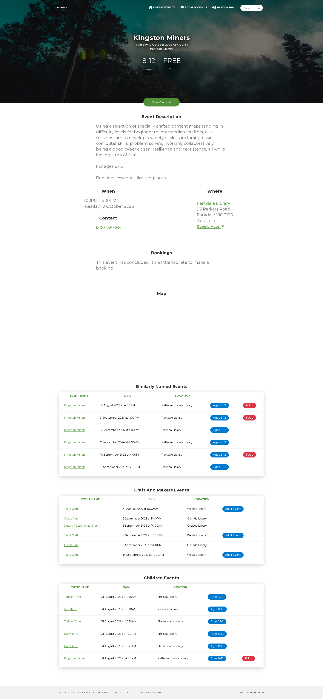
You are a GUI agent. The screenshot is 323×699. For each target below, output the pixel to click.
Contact (117, 692)
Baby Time (71, 633)
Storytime (70, 609)
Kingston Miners (74, 405)
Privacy (103, 692)
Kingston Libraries (252, 692)
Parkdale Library (213, 203)
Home (62, 692)
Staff (130, 692)
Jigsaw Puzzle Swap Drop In (82, 525)
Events (62, 7)
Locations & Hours (82, 692)
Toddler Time (72, 597)
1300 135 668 (108, 227)
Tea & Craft (71, 509)
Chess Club (71, 518)
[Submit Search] (259, 8)
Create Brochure (149, 692)
